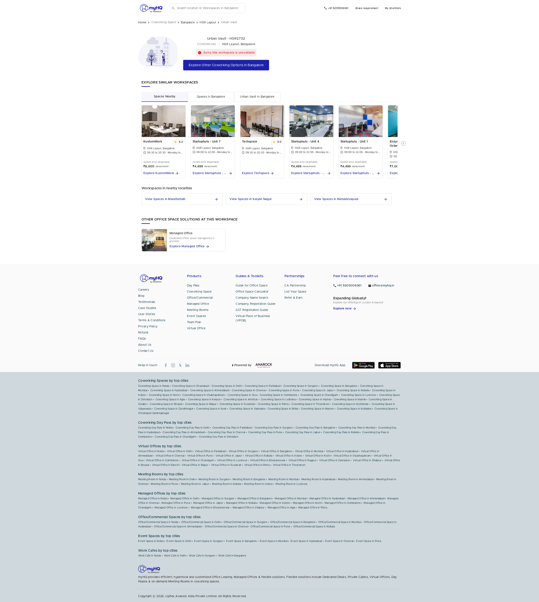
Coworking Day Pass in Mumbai (356, 427)
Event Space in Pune (368, 541)
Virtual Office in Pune (200, 455)
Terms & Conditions (151, 320)
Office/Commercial (200, 297)
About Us (144, 344)
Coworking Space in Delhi (227, 386)
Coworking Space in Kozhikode (350, 404)
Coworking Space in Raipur (201, 404)
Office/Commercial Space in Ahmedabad (178, 526)
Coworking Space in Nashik (350, 399)
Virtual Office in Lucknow (232, 460)
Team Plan (194, 322)
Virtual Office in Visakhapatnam (352, 455)
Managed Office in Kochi (307, 503)
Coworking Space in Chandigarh (319, 395)
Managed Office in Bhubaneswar (210, 507)
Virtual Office (196, 328)
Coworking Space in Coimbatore (279, 395)
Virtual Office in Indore (288, 455)
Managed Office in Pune (175, 503)
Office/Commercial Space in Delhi (201, 522)
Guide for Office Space (252, 285)
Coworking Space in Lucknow (358, 395)
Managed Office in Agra (281, 507)
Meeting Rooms (198, 310)
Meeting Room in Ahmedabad (355, 479)
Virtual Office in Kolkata (258, 455)
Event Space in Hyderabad (306, 541)
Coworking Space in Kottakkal (354, 408)
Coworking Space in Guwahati (237, 404)
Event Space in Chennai (339, 541)
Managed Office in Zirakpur (249, 507)
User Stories (146, 314)
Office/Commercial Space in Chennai (226, 526)
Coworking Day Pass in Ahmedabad (184, 432)
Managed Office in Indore (275, 503)
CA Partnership (295, 285)
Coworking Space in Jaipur (318, 390)
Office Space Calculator (252, 291)
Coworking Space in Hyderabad (168, 390)
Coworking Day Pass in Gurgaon (274, 427)
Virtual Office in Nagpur (302, 460)
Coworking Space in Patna (273, 404)
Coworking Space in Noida (153, 386)
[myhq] (151, 8)
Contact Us (145, 350)
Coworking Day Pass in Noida (155, 427)
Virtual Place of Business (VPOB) (253, 318)
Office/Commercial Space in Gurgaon (245, 522)
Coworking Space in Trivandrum (310, 404)
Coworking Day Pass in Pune (265, 432)
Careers (143, 289)
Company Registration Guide (255, 303)
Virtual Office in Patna (257, 465)
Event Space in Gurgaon (208, 541)
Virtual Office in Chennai (170, 455)
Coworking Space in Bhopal (166, 404)
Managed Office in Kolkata (241, 503)
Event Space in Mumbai (274, 541)
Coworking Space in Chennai (249, 390)
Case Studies (147, 308)
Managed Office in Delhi (184, 498)
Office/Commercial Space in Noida (158, 522)
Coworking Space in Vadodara (247, 408)
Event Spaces (196, 316)
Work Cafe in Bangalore (232, 555)
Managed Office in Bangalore (254, 498)
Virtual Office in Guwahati (226, 465)
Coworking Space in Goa (242, 395)
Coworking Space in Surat (211, 408)
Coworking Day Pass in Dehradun (218, 436)
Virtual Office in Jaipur (229, 455)
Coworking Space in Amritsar (241, 399)
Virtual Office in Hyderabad (342, 451)
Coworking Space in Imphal (315, 399)
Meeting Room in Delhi (182, 479)
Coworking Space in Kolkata (353, 390)
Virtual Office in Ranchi (165, 465)
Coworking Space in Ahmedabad (209, 390)
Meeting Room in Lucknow (291, 484)
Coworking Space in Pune (284, 390)
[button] (163, 173)
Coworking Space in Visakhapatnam (203, 395)
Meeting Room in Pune (164, 484)
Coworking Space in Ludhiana (278, 399)
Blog (141, 295)
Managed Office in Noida (152, 498)
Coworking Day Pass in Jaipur (302, 432)
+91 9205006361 (338, 8)
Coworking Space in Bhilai (283, 408)
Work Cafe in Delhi (175, 555)
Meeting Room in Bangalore (249, 479)
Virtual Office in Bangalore (276, 451)
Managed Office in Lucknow (171, 507)
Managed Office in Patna (312, 507)
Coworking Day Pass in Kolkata (341, 432)
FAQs (142, 338)
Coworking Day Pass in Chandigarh (175, 436)
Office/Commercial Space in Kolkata (314, 526)
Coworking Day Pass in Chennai (226, 432)
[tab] (164, 96)
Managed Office (198, 303)
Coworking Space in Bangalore (339, 386)
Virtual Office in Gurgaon (243, 451)
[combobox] (210, 8)
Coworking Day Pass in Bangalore (315, 427)
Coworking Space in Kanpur (204, 399)
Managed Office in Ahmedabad (366, 498)
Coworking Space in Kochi (164, 395)
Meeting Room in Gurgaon (214, 479)
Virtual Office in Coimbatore (162, 460)
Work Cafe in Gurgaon (202, 555)
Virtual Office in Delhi (179, 451)
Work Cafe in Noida (149, 555)
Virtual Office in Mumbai (309, 451)
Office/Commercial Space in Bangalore (292, 522)
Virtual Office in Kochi (318, 455)
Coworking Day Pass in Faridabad (232, 427)
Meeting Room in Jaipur (195, 484)
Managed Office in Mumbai (290, 498)
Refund (143, 332)
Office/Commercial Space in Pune (270, 526)
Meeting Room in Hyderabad (318, 479)
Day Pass (193, 285)
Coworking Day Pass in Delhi (192, 427)
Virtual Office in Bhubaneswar (268, 460)
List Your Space (295, 291)
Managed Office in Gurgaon (218, 498)
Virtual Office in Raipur (195, 465)
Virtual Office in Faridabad (210, 451)
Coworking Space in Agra (170, 399)
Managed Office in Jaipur (208, 503)
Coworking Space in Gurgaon (300, 386)
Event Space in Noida (151, 541)
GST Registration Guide (252, 310)
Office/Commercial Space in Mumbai (339, 522)
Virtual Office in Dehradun (334, 460)
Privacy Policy (147, 326)
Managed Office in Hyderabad (327, 498)
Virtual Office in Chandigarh (198, 460)
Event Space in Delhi (179, 541)
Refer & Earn (293, 297)
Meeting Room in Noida (152, 479)
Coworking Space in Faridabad (262, 386)
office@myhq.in (383, 285)
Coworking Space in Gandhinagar (173, 408)
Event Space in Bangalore (241, 541)
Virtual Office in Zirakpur (367, 460)
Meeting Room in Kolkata (226, 484)
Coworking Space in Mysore (317, 408)
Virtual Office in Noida (151, 451)
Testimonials (146, 302)
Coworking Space (199, 291)
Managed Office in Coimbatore (343, 503)
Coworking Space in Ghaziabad (190, 386)
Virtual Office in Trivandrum (289, 465)
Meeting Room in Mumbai (283, 479)
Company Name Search (252, 297)
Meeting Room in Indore (258, 484)
